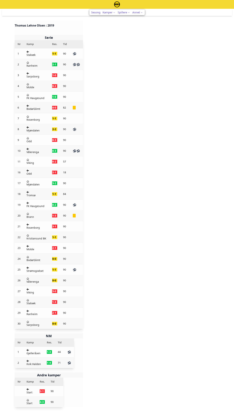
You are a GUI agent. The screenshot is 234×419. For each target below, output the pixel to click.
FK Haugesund (35, 98)
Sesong (95, 12)
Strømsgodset (35, 271)
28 (19, 302)
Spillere (122, 12)
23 (19, 248)
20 (19, 215)
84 (64, 194)
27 (19, 291)
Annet (136, 12)
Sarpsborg (33, 76)
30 (19, 323)
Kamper (107, 12)
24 (19, 258)
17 (19, 183)
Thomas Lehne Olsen (30, 25)
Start (29, 392)
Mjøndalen (33, 130)
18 (64, 172)
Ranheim (32, 65)
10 (19, 150)
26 (19, 280)
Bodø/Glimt (33, 109)
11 (19, 161)
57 (64, 161)
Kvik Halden (34, 364)
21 (19, 226)
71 (59, 362)
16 (19, 172)
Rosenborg (33, 119)
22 (19, 237)
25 (19, 269)
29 (19, 312)
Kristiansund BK (36, 238)
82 (64, 107)
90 (64, 53)
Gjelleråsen (33, 353)
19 (19, 204)
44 (59, 352)
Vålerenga (33, 152)
